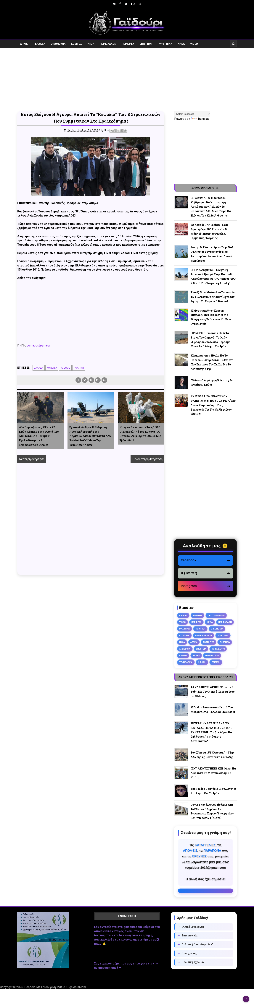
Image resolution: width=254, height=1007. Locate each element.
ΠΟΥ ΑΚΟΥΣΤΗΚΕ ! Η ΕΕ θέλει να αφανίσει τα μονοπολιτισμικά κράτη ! (213, 773)
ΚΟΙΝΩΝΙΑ (52, 368)
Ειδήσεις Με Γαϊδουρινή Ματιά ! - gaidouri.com (55, 987)
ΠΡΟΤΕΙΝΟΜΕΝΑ (216, 615)
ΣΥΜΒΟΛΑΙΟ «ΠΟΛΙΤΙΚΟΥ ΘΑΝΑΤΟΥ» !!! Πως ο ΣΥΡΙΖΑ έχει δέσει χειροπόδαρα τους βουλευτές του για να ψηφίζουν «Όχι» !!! (213, 405)
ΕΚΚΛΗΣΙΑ (225, 642)
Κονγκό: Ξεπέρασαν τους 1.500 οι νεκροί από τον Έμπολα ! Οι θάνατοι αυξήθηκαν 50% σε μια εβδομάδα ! (140, 433)
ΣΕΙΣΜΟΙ (216, 662)
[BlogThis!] (115, 131)
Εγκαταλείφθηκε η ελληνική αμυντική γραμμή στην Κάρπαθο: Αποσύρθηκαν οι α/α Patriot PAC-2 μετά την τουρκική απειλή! (90, 436)
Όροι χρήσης (187, 953)
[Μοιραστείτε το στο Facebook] (122, 131)
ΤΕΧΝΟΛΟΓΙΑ (185, 662)
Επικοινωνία (187, 935)
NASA (181, 43)
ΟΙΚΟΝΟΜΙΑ (58, 43)
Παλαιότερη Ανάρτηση (147, 459)
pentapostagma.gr (38, 345)
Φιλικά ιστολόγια (191, 926)
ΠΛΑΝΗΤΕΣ (208, 642)
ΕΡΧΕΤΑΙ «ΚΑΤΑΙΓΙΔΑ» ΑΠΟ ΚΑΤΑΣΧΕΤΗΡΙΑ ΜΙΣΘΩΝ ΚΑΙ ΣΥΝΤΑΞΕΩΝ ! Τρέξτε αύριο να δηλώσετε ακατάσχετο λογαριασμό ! (211, 732)
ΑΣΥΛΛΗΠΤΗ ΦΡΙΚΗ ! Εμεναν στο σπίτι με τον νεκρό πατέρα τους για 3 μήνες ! (213, 691)
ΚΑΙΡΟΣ (183, 655)
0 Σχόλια (104, 130)
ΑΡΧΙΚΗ (25, 43)
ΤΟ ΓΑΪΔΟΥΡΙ (218, 649)
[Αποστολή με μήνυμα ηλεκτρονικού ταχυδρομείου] (111, 131)
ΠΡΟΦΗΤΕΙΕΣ (212, 655)
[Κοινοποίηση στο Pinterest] (125, 131)
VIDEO (194, 43)
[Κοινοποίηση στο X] (118, 131)
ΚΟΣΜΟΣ (76, 43)
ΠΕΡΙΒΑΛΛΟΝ (108, 43)
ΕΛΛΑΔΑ (40, 43)
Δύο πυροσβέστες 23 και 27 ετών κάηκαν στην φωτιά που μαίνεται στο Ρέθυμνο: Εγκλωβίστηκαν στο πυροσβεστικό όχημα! (39, 436)
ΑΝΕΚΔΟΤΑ (184, 649)
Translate (204, 119)
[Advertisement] (127, 79)
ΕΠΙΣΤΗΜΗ (146, 43)
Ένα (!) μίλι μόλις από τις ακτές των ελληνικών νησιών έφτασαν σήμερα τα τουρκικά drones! (212, 297)
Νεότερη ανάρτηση (31, 459)
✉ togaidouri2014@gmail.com (205, 891)
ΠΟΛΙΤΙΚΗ (79, 368)
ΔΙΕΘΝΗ (202, 662)
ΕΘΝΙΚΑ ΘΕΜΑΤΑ (203, 635)
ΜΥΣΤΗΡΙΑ (165, 43)
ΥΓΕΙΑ (90, 43)
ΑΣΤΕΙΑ (193, 642)
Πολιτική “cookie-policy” (195, 944)
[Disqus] (90, 523)
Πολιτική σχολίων (191, 962)
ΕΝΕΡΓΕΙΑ (201, 649)
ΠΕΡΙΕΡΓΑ (128, 43)
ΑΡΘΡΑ (196, 655)
